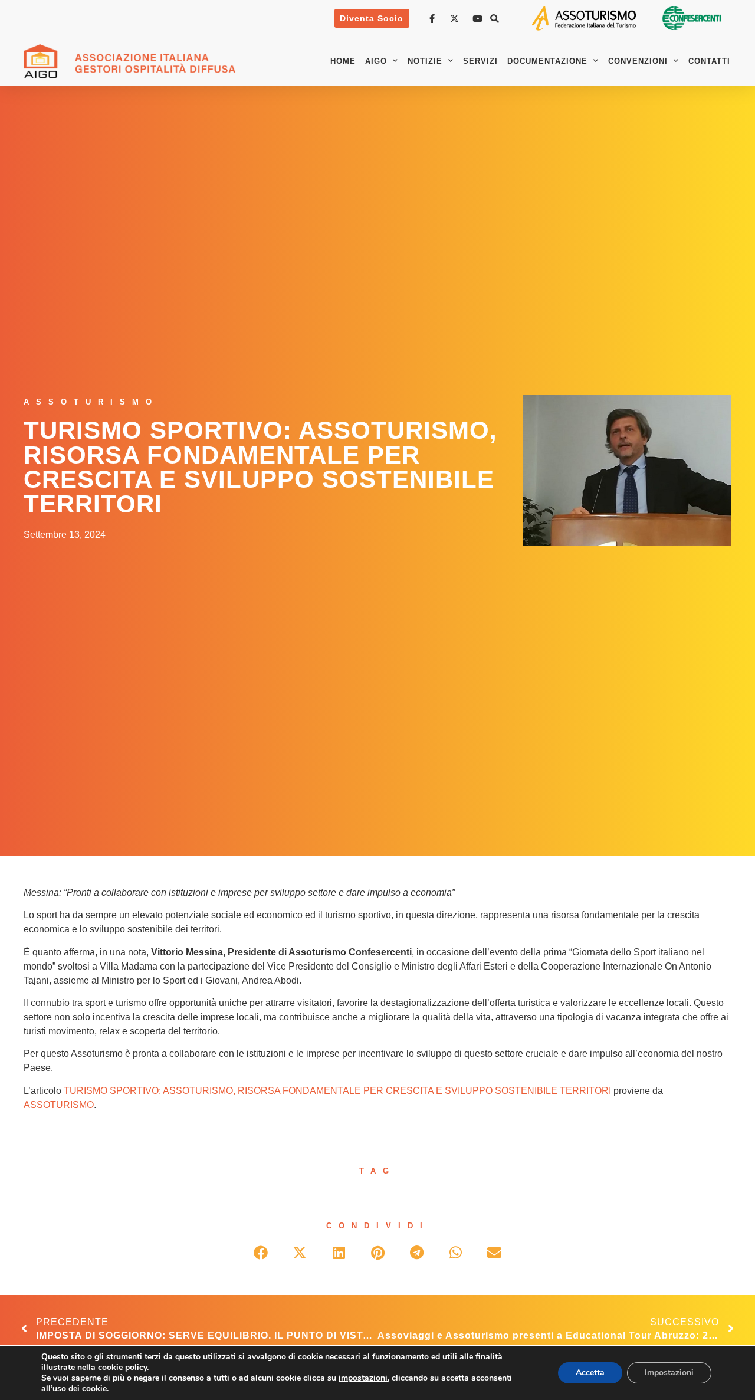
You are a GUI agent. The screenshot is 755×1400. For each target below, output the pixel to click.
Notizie (425, 61)
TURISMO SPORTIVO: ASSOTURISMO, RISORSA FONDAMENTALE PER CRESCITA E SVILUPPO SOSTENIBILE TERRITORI (337, 1091)
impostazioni (363, 1378)
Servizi (480, 61)
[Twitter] (456, 18)
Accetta (590, 1372)
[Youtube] (479, 18)
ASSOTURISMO (59, 1105)
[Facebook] (433, 18)
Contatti (709, 61)
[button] (495, 18)
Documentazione (547, 61)
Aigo (376, 61)
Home (343, 61)
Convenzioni (638, 61)
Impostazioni (669, 1372)
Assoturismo (91, 401)
